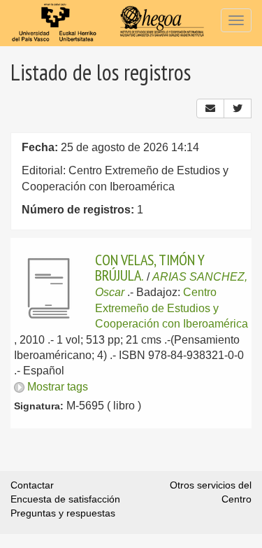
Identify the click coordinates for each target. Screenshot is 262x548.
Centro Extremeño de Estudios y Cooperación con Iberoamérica (171, 308)
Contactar (32, 485)
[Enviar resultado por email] (210, 108)
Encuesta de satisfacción (65, 499)
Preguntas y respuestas (62, 513)
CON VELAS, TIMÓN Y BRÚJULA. (150, 267)
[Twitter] (238, 108)
